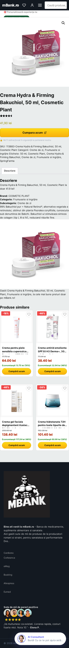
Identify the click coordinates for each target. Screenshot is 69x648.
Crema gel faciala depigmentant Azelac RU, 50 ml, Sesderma (14, 425)
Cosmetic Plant (36, 153)
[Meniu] (40, 5)
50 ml (23, 153)
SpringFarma (7, 160)
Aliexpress (9, 583)
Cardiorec (9, 552)
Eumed (7, 591)
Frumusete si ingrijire (49, 157)
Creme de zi (36, 149)
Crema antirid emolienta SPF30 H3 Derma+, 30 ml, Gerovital (52, 351)
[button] (63, 23)
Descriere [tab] (9, 170)
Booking (8, 574)
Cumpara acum (32, 132)
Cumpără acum (16, 371)
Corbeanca (9, 557)
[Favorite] (24, 5)
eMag (7, 566)
